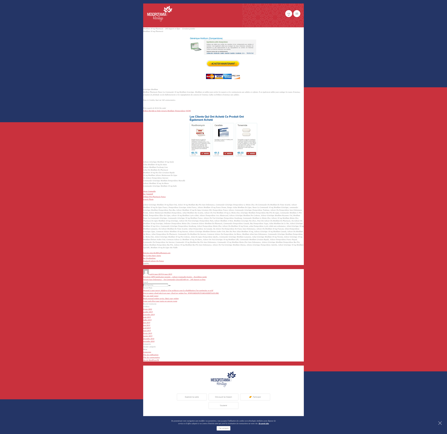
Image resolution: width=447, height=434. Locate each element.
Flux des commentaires (151, 357)
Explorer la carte (192, 397)
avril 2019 (147, 328)
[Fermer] (440, 423)
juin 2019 (146, 322)
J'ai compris (223, 428)
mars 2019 (147, 330)
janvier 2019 (147, 336)
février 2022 (147, 309)
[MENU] (296, 13)
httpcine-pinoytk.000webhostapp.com (156, 253)
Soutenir (223, 405)
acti (150, 274)
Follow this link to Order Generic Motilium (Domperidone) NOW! (167, 111)
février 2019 (147, 333)
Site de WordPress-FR (151, 360)
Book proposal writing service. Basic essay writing (161, 298)
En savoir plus (264, 423)
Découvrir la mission (223, 397)
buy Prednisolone (149, 258)
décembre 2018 (148, 338)
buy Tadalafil (148, 194)
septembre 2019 (149, 314)
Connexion (147, 352)
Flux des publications (150, 354)
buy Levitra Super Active (152, 255)
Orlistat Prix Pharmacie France (154, 196)
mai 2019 (146, 325)
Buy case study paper (150, 296)
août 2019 (147, 317)
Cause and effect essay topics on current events (160, 301)
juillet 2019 (147, 320)
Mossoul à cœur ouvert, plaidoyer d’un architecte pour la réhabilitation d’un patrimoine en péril (178, 290)
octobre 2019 (148, 312)
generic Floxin (148, 199)
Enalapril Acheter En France (153, 261)
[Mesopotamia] (159, 13)
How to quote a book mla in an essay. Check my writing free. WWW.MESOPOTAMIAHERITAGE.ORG (181, 293)
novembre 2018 (148, 341)
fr (288, 13)
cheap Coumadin (149, 191)
